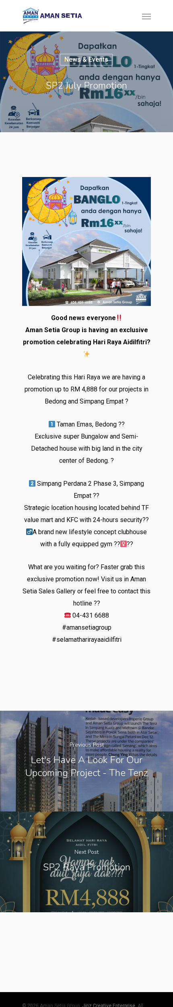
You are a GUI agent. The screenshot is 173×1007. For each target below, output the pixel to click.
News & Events (86, 59)
